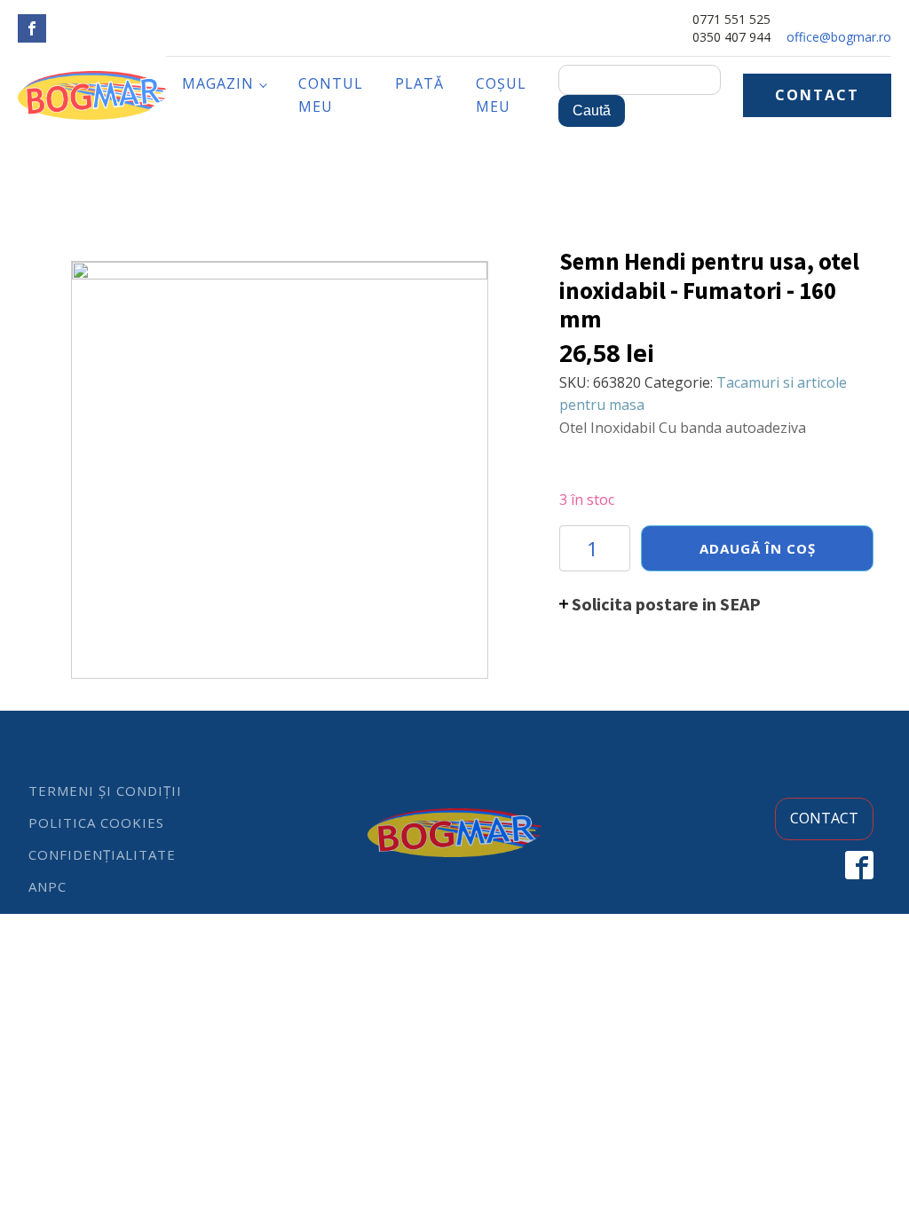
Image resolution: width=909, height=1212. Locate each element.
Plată (419, 83)
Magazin (218, 83)
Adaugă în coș (758, 548)
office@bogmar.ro (838, 36)
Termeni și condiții (105, 790)
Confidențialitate (102, 854)
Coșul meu (501, 95)
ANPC (47, 886)
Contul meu (330, 95)
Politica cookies (96, 822)
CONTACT (817, 95)
